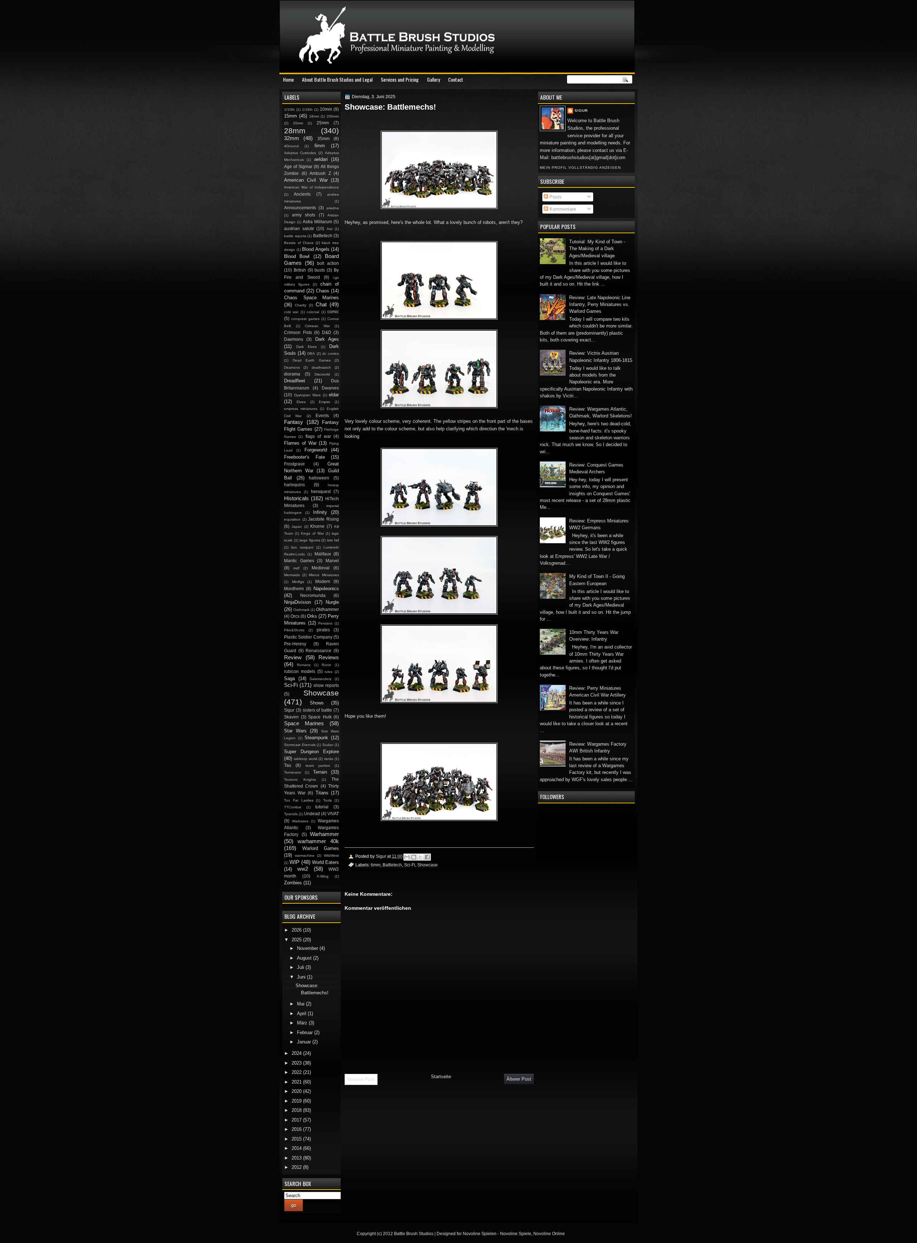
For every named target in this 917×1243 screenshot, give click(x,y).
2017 (297, 1120)
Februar (305, 1032)
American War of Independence (311, 187)
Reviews (328, 657)
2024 (297, 1053)
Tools (327, 800)
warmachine (305, 855)
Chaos (322, 290)
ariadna (332, 208)
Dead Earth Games (312, 360)
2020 (297, 1091)
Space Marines (304, 723)
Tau (287, 765)
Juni (302, 977)
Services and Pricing (400, 79)
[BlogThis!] (413, 857)
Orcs (295, 616)
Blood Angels (316, 249)
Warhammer (324, 834)
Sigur (581, 111)
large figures (309, 540)
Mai (301, 1004)
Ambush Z (320, 173)
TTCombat (292, 807)
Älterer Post (518, 1079)
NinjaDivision (297, 602)
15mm (290, 116)
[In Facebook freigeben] (427, 857)
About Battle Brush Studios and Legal (337, 79)
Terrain (320, 772)
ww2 (302, 869)
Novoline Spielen (479, 1233)
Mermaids (292, 575)
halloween (319, 478)
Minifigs (298, 582)
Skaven (291, 717)
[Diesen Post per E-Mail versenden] (407, 857)
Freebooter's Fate (304, 457)
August (305, 958)
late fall (333, 540)
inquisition (292, 519)
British (300, 270)
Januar (304, 1041)
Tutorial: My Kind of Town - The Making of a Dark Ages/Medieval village (597, 248)
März (303, 1023)
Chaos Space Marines (311, 297)
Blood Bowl (296, 256)
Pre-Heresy (295, 644)
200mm (333, 116)
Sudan (327, 745)
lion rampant (302, 547)
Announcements (300, 208)
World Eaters (325, 862)
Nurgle (332, 602)
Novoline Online (549, 1233)
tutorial (321, 807)
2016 (297, 1129)
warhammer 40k (318, 841)
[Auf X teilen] (420, 857)
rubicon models (299, 671)
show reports (326, 685)
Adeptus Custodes (300, 153)
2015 (297, 1139)
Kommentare (562, 209)
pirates (323, 630)
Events (322, 415)
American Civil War (306, 180)
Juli (301, 967)
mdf (296, 568)
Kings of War (312, 533)
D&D (326, 332)
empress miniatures (300, 409)
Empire (324, 402)
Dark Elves (306, 347)
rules (328, 672)
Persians (325, 623)
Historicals (296, 498)
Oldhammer (327, 609)
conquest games (305, 319)
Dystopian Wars (307, 395)
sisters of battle (317, 710)
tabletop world (305, 759)
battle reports (295, 236)
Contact (455, 79)
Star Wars (295, 730)
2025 (297, 939)
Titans (322, 792)
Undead (312, 814)
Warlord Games (320, 848)
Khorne (317, 526)
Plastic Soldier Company (308, 637)
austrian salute (299, 228)
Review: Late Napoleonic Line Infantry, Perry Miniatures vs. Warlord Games (599, 304)
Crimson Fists (298, 332)
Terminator (292, 772)
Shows (317, 703)
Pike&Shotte (294, 630)
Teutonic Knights (300, 779)
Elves (301, 402)
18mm (314, 116)
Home (288, 79)
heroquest (321, 491)
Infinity (320, 512)
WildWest (331, 855)
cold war (291, 312)
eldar (334, 394)
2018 (297, 1110)
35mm (323, 139)
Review (293, 657)
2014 (297, 1148)
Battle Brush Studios (413, 1233)
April (302, 1013)
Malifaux (323, 554)
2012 (297, 1167)
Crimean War (317, 326)
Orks (312, 616)
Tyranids (291, 814)
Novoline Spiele (515, 1233)
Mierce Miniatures (324, 575)
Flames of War (300, 443)
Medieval (321, 568)
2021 (297, 1082)
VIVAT (333, 814)
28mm (295, 130)
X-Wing (322, 876)
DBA (311, 353)
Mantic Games (299, 561)
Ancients (302, 194)
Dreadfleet (294, 380)
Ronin (326, 665)
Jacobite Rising (323, 519)
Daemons (293, 339)
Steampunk (316, 737)
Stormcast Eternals (300, 745)
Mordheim (294, 589)
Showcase (427, 864)
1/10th (289, 109)
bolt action (328, 263)
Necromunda (313, 595)
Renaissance (318, 651)
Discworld (322, 374)
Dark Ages (327, 339)
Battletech (392, 864)
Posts (555, 197)
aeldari (321, 159)
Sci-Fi (409, 864)
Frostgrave (294, 464)
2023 (297, 1063)
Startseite (441, 1076)
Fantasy (293, 422)
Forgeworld (315, 450)
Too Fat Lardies (298, 800)
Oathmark (301, 610)
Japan (297, 527)
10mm (326, 109)
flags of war (318, 436)
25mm (323, 123)
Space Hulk (320, 717)
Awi (329, 229)
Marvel (332, 561)
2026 (297, 930)
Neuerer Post (361, 1079)
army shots (304, 215)
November (308, 948)
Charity (300, 305)
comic (333, 312)
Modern (322, 581)
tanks (328, 759)
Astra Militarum (317, 222)
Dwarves (330, 388)
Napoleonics (326, 588)
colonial (313, 312)
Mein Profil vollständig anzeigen (580, 167)
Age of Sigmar (298, 166)
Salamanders (320, 679)
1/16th (307, 109)
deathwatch (321, 367)
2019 (297, 1101)
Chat (321, 304)
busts (320, 270)
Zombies (293, 882)
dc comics (330, 353)
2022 (297, 1072)
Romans (304, 665)
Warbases (300, 821)
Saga (289, 678)
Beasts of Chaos (298, 243)
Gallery (433, 79)
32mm (291, 138)
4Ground (291, 146)
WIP (294, 862)
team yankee (318, 766)
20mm (298, 123)
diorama (292, 374)
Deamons (292, 367)
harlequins (294, 485)
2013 (297, 1158)
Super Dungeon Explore (311, 751)
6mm (375, 864)
